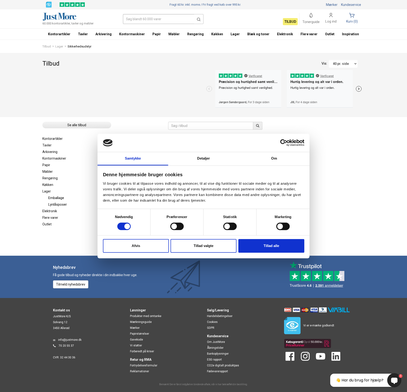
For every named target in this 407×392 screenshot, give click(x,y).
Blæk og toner (258, 34)
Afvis (136, 246)
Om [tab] (274, 158)
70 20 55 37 (66, 345)
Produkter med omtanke (145, 316)
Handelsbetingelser (219, 316)
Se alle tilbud (76, 125)
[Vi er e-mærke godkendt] (49, 4)
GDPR (210, 327)
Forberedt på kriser (142, 351)
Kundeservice (351, 5)
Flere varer (50, 218)
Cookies (212, 322)
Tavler (47, 145)
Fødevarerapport (217, 371)
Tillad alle (271, 246)
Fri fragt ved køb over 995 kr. (205, 4)
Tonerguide (311, 22)
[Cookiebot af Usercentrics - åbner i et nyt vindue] (283, 142)
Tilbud (46, 46)
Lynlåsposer (57, 204)
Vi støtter (136, 345)
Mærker (332, 5)
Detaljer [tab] (203, 158)
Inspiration (350, 34)
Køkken (47, 185)
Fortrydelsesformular (143, 365)
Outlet (47, 224)
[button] (199, 19)
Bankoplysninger (218, 353)
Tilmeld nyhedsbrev (70, 284)
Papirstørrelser (139, 333)
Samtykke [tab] (133, 158)
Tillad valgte (203, 246)
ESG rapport (214, 359)
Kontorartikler (52, 139)
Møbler (47, 171)
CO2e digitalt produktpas (223, 365)
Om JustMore (216, 342)
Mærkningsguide (141, 322)
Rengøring (50, 178)
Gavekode (136, 339)
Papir (46, 165)
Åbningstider (215, 347)
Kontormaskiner (54, 158)
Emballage (56, 198)
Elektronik (49, 211)
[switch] (177, 226)
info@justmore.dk (69, 339)
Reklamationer (139, 371)
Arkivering (49, 152)
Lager (59, 46)
